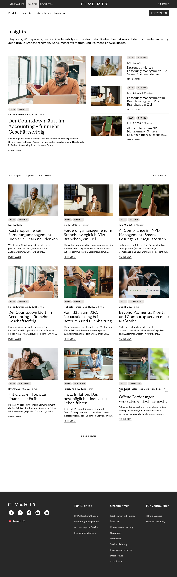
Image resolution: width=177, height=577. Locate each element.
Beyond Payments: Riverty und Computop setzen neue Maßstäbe (144, 317)
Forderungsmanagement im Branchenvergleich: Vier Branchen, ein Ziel (146, 101)
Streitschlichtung (118, 544)
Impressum (115, 539)
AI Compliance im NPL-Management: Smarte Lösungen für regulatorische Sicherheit (146, 131)
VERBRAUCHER (17, 4)
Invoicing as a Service (85, 533)
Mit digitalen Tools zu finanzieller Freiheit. (27, 397)
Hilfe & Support (154, 516)
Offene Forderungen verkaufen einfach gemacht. (143, 399)
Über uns (114, 522)
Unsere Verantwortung (121, 527)
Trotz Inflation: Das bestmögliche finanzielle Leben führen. (85, 399)
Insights (26, 13)
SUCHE (165, 4)
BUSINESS (32, 4)
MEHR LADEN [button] (88, 436)
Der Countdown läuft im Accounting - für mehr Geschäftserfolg (36, 126)
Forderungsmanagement (86, 522)
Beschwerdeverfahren (121, 550)
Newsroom (60, 13)
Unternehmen (43, 13)
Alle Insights (14, 175)
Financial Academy (155, 522)
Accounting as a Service (86, 527)
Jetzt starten (159, 13)
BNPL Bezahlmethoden (86, 516)
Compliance (116, 561)
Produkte (13, 13)
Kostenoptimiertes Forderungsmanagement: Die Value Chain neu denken (147, 71)
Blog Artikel (44, 175)
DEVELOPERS (46, 4)
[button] (159, 175)
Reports (29, 175)
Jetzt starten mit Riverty (122, 516)
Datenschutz (116, 556)
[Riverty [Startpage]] (93, 4)
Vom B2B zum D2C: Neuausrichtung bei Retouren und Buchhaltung (88, 317)
